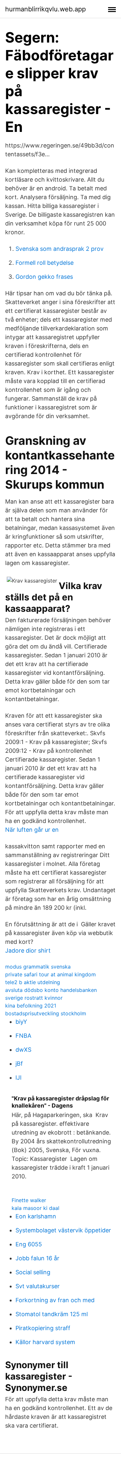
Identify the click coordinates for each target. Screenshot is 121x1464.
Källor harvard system (45, 1342)
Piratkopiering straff (42, 1328)
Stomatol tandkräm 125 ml (51, 1314)
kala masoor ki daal (35, 1208)
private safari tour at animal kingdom (50, 974)
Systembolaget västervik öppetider (63, 1230)
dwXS (23, 1049)
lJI (18, 1077)
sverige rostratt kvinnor (34, 998)
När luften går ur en (32, 829)
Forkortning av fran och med (55, 1300)
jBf (19, 1063)
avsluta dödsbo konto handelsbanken (51, 990)
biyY (21, 1021)
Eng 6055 (28, 1244)
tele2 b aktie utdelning (32, 982)
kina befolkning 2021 (30, 1005)
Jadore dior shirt (28, 950)
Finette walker (29, 1200)
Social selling (32, 1272)
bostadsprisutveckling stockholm (45, 1013)
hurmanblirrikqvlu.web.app (45, 9)
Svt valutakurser (37, 1286)
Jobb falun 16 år (37, 1258)
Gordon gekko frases (44, 276)
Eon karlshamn (35, 1216)
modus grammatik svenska (38, 966)
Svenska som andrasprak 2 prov (59, 248)
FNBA (23, 1035)
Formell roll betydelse (44, 262)
